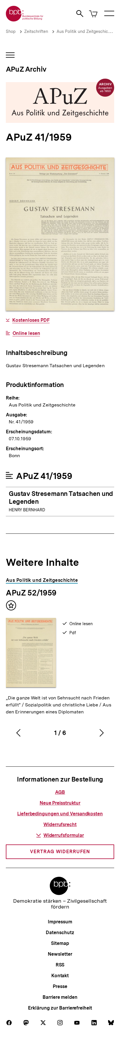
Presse (60, 986)
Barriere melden (60, 997)
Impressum (60, 922)
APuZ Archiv (26, 69)
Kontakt (60, 975)
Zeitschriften (36, 31)
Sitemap (60, 943)
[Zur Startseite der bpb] (25, 20)
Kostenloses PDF (31, 320)
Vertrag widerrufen (60, 851)
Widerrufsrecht (60, 824)
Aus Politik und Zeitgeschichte (85, 31)
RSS (60, 965)
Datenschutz (60, 932)
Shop (11, 31)
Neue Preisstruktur (60, 803)
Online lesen (26, 333)
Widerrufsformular (63, 835)
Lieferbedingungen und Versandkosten (60, 813)
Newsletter (60, 954)
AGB (60, 792)
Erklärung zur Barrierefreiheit (60, 1008)
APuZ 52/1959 (31, 592)
